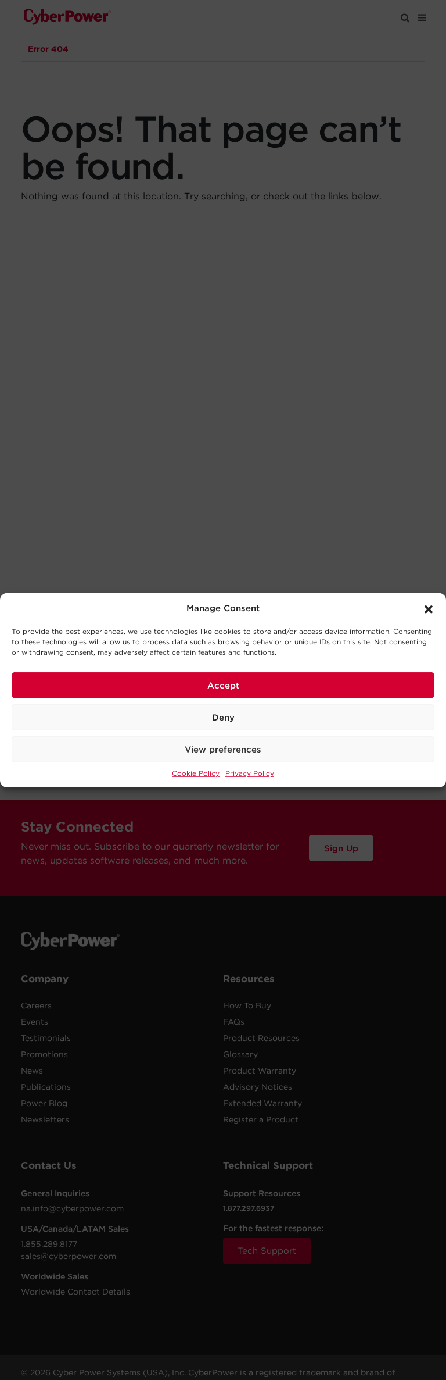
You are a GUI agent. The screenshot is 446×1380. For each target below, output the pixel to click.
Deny (223, 717)
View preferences (223, 749)
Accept (223, 685)
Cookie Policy (196, 773)
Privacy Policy (249, 773)
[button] (428, 608)
